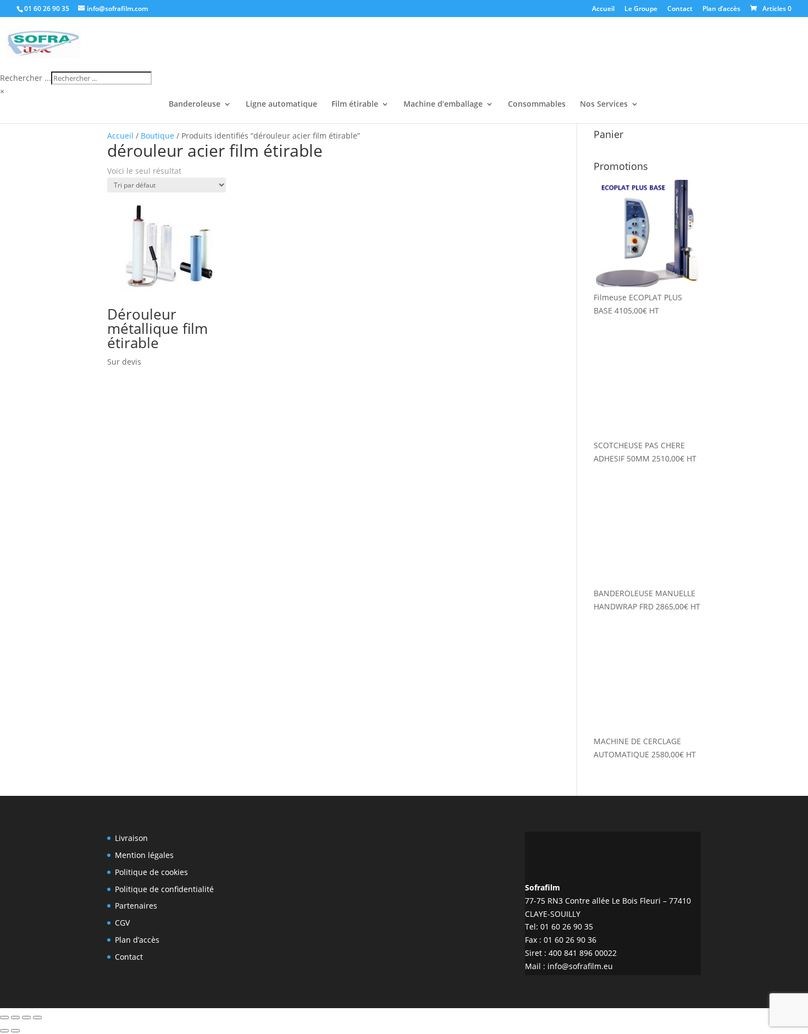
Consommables (537, 104)
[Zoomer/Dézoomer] (4, 1017)
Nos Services (604, 104)
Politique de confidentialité (164, 889)
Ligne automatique (281, 104)
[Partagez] (26, 1017)
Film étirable (354, 104)
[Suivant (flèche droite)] (15, 1030)
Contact (680, 9)
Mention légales (144, 855)
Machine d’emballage (443, 104)
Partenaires (136, 905)
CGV (122, 922)
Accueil (603, 9)
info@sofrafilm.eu (580, 966)
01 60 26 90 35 (46, 8)
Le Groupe (640, 9)
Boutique (157, 135)
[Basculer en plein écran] (15, 1017)
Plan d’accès (721, 9)
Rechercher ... (25, 78)
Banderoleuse (194, 104)
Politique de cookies (151, 872)
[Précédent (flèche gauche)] (4, 1030)
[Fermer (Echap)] (37, 1017)
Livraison (131, 838)
